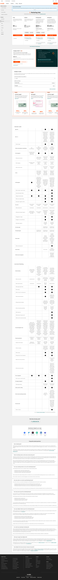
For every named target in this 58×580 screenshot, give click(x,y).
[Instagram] (24, 572)
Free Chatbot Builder (15, 563)
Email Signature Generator (28, 563)
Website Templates (27, 567)
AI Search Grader (27, 559)
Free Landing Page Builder (16, 567)
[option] (16, 78)
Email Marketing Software (4, 567)
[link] (5, 8)
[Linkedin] (31, 572)
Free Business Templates (28, 564)
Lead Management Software (4, 568)
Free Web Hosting (15, 568)
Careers (37, 559)
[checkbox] (34, 83)
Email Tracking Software (4, 563)
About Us (37, 558)
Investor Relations (38, 563)
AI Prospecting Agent (15, 558)
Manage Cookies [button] (39, 577)
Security (27, 577)
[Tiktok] (35, 572)
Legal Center (18, 577)
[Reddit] (33, 572)
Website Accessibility (33, 577)
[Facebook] (22, 572)
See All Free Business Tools (28, 558)
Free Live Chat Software (15, 564)
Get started (55, 3)
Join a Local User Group (49, 559)
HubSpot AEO (2, 559)
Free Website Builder (15, 559)
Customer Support (48, 558)
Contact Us (37, 567)
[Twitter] (29, 572)
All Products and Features (4, 558)
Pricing (17, 3)
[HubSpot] (2, 3)
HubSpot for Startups (48, 567)
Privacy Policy (23, 577)
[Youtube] (26, 572)
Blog (36, 564)
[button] (17, 38)
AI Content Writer (3, 564)
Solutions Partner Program (49, 564)
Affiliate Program (48, 568)
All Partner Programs (48, 563)
